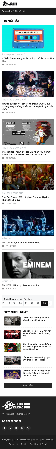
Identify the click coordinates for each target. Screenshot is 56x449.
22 (32, 303)
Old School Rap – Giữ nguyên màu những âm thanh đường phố (37, 333)
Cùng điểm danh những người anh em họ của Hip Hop (37, 358)
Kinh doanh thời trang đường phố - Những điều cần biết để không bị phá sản (37, 346)
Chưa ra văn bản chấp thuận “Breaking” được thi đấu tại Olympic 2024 (37, 373)
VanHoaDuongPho (27, 439)
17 (3, 303)
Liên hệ (43, 444)
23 (38, 303)
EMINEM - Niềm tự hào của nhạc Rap (21, 285)
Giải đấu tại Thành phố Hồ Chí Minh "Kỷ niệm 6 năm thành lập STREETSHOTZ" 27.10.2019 (26, 153)
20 (20, 303)
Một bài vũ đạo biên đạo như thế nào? (21, 242)
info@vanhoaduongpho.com (17, 414)
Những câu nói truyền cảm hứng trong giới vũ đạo (36, 318)
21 (26, 303)
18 (9, 303)
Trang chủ (7, 11)
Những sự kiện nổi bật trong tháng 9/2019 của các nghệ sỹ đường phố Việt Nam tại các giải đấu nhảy (27, 106)
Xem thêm (28, 385)
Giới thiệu (34, 444)
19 (14, 303)
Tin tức (24, 444)
